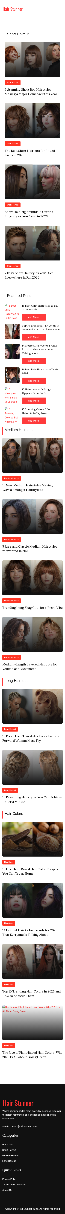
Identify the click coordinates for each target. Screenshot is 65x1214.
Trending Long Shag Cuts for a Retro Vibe (32, 608)
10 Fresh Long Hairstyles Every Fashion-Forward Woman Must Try (31, 738)
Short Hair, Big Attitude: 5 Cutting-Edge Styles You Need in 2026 (30, 214)
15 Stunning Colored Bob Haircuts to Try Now (36, 411)
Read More (33, 317)
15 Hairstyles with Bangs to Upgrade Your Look (38, 391)
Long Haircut (10, 729)
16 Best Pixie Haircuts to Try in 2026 (40, 371)
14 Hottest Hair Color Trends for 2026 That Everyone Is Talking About (39, 349)
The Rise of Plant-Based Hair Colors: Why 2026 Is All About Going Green (32, 1054)
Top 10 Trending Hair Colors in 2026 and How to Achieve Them (41, 327)
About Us (7, 1190)
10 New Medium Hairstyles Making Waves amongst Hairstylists (27, 487)
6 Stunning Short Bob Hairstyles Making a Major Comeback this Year (31, 91)
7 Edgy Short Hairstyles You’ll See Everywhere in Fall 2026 (29, 275)
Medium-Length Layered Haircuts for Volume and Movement (29, 666)
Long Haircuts (16, 680)
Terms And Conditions (14, 1184)
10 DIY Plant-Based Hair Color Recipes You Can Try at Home (30, 871)
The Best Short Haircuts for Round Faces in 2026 (30, 153)
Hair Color (8, 862)
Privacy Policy (9, 1179)
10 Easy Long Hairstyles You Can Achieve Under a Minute (32, 799)
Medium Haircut (11, 478)
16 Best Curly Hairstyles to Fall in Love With (40, 307)
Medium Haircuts (18, 430)
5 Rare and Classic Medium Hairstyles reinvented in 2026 (29, 548)
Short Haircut (18, 34)
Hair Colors (14, 813)
